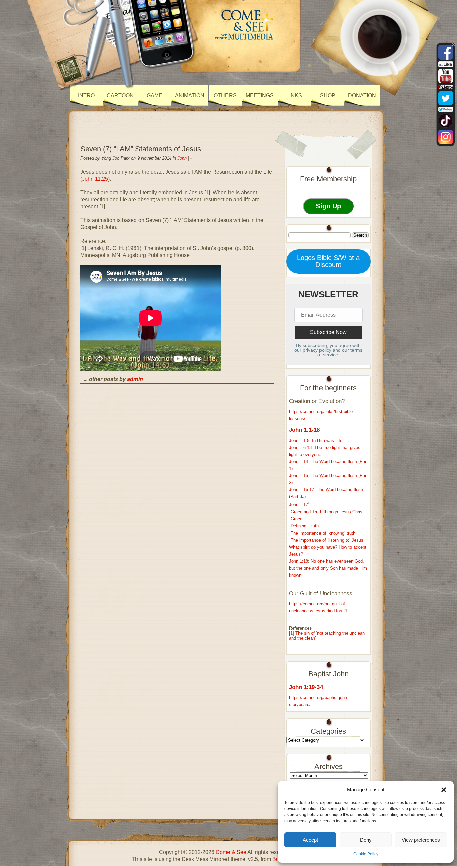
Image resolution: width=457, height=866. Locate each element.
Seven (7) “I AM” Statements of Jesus (140, 149)
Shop (327, 95)
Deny (366, 840)
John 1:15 (298, 475)
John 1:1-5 (299, 440)
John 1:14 (298, 461)
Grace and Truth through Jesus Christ (327, 511)
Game (154, 95)
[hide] (453, 44)
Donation (362, 95)
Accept (310, 840)
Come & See (231, 852)
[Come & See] (245, 39)
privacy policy (317, 350)
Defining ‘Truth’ (305, 525)
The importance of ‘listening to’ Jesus (327, 540)
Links (294, 95)
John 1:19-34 (306, 687)
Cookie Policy (365, 854)
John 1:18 (298, 561)
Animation (189, 95)
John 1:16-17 (301, 489)
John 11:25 (95, 179)
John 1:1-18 (304, 430)
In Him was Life (327, 440)
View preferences (421, 840)
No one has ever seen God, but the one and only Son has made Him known (328, 568)
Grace (296, 518)
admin (135, 379)
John (182, 158)
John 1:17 (298, 504)
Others (225, 95)
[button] (443, 789)
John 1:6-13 (300, 447)
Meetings (260, 95)
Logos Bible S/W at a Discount (328, 261)
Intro (86, 95)
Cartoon (120, 95)
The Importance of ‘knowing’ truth (323, 533)
